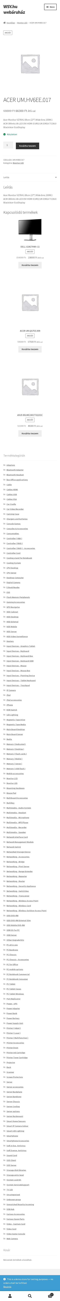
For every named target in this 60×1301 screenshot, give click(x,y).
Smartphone (12, 1136)
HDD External (12, 621)
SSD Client (11, 1160)
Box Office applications (17, 479)
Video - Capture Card (16, 1224)
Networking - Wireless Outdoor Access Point (26, 910)
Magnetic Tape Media (16, 724)
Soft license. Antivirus (16, 1150)
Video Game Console (16, 1234)
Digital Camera (13, 582)
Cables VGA (12, 499)
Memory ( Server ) (14, 763)
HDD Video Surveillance (17, 636)
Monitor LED (22, 22)
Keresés (30, 1296)
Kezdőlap (11, 22)
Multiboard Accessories (17, 798)
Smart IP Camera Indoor (17, 1126)
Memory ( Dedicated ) (16, 744)
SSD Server (11, 1165)
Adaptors (11, 465)
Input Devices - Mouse (16, 665)
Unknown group (14, 1199)
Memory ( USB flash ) (16, 768)
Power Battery (13, 1018)
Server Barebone (14, 1096)
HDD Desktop (12, 616)
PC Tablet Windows (15, 994)
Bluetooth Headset (15, 474)
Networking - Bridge (15, 861)
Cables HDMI (12, 489)
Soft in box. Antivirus (16, 1145)
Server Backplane (14, 1092)
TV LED (10, 1189)
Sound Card (12, 1155)
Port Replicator (13, 998)
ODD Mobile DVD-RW (16, 925)
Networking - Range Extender (20, 871)
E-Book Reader (13, 587)
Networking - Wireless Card (19, 905)
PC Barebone (12, 950)
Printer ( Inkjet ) (14, 1028)
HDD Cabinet (12, 612)
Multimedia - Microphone (18, 817)
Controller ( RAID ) (15, 543)
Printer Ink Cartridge (16, 1052)
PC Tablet (11, 984)
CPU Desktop (12, 568)
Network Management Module (20, 842)
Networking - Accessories (18, 856)
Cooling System (14, 563)
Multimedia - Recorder (17, 827)
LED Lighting (12, 714)
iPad (8, 695)
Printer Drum (12, 1047)
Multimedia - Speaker (16, 832)
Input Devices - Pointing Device (21, 675)
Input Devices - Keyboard (18, 651)
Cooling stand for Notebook (19, 558)
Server (9, 1082)
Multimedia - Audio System (19, 808)
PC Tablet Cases (14, 989)
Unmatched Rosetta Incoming (20, 1204)
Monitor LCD (12, 778)
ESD (8, 592)
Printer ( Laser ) (14, 1033)
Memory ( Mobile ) (14, 758)
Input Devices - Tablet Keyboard (21, 680)
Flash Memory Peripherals (18, 597)
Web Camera (12, 1238)
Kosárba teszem (27, 145)
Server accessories (15, 1087)
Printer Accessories (15, 1042)
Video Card (11, 1229)
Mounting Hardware (15, 788)
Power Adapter (13, 1008)
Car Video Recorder (15, 509)
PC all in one (12, 945)
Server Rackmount (15, 1116)
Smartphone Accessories (18, 1140)
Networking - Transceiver (18, 896)
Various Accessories (16, 1214)
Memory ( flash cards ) (17, 754)
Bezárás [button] (7, 1286)
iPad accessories (14, 700)
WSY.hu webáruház (14, 9)
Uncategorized (13, 1194)
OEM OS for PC (13, 930)
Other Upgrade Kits (15, 940)
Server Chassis (13, 1101)
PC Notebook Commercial (18, 974)
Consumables (13, 533)
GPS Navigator (13, 607)
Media (9, 739)
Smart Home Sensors (16, 1121)
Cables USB (12, 494)
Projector (11, 1062)
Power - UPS (12, 1003)
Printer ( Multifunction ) (17, 1038)
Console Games (14, 523)
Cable (9, 484)
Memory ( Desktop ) (15, 749)
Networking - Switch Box (18, 891)
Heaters (10, 641)
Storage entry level (15, 1175)
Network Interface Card (17, 837)
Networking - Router (16, 881)
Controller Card (13, 553)
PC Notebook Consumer (17, 979)
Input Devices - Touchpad (18, 685)
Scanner (10, 1072)
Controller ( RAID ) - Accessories (21, 548)
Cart (46, 1293)
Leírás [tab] (6, 177)
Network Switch (14, 847)
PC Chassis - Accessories (18, 959)
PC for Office (12, 964)
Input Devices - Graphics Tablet (21, 646)
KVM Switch (12, 710)
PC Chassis (11, 954)
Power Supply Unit (15, 1023)
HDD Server (12, 631)
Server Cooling (13, 1106)
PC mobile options (15, 969)
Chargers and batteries (17, 519)
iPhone (10, 705)
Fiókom (10, 1296)
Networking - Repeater (17, 876)
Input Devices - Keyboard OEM (20, 661)
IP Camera (11, 690)
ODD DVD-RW (12, 915)
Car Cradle (11, 504)
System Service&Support (18, 1184)
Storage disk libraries (16, 1170)
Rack (9, 1067)
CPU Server (11, 572)
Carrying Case (13, 514)
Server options (13, 1111)
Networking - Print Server (18, 866)
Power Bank (12, 1013)
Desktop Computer (15, 577)
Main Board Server (15, 734)
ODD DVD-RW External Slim (19, 920)
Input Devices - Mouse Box (18, 670)
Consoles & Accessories (17, 528)
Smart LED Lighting (15, 1131)
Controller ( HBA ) (14, 538)
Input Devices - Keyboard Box (20, 656)
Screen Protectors (15, 1077)
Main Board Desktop (16, 729)
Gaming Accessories (16, 602)
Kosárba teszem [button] (30, 265)
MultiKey (10, 803)
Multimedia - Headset (16, 812)
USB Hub (10, 1209)
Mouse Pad (11, 793)
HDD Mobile (12, 626)
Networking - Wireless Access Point (22, 900)
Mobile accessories (15, 773)
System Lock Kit (14, 1180)
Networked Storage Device (18, 852)
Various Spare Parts (15, 1219)
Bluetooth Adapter (15, 470)
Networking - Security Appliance (21, 886)
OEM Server (12, 935)
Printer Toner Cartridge (17, 1057)
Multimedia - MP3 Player (17, 822)
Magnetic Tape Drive (16, 719)
